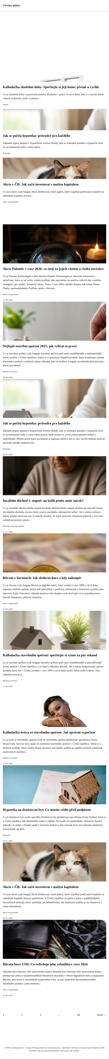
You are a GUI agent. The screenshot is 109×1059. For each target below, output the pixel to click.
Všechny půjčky (11, 5)
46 (78, 1014)
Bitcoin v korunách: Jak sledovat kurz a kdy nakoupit (42, 578)
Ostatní (5, 105)
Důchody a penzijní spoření (13, 526)
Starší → (101, 1014)
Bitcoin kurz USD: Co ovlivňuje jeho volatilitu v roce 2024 (45, 964)
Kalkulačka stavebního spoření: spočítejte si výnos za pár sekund (50, 655)
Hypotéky (7, 153)
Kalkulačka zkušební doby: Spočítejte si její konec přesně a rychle (51, 87)
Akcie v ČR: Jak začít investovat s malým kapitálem (41, 184)
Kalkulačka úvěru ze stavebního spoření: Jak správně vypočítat (49, 732)
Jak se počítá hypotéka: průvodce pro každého (36, 136)
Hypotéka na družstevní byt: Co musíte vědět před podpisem (47, 810)
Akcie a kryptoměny (10, 202)
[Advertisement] (54, 32)
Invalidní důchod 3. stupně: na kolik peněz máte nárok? (43, 500)
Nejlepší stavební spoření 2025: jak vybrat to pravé (40, 346)
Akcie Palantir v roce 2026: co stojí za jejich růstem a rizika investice (53, 269)
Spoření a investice (10, 372)
